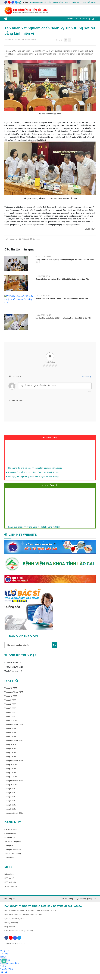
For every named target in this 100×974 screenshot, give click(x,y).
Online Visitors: (11, 662)
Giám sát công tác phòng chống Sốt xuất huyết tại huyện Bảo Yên (62, 279)
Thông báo (8, 845)
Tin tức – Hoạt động (12, 853)
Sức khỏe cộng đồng (12, 841)
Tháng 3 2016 (10, 801)
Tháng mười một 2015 (13, 813)
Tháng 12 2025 (10, 688)
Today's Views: (11, 667)
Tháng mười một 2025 (13, 692)
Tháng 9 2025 (10, 700)
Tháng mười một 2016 (13, 781)
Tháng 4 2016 (10, 797)
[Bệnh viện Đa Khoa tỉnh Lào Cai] (50, 564)
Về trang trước (12, 239)
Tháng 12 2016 (10, 777)
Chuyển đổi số (10, 833)
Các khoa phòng (11, 829)
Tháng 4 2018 (10, 748)
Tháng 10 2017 (10, 765)
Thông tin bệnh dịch (12, 849)
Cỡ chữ (59, 40)
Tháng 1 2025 (10, 716)
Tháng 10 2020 (10, 744)
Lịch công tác (9, 837)
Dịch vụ (3, 966)
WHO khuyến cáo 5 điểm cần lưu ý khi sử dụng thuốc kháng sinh (62, 298)
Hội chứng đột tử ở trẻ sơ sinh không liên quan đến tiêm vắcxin (35, 464)
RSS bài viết (9, 878)
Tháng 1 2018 (10, 756)
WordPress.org (10, 886)
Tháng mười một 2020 (13, 740)
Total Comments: (12, 671)
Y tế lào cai (9, 857)
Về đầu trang (67, 899)
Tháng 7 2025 (10, 708)
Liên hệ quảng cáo (88, 899)
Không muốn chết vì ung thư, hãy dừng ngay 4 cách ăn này (33, 468)
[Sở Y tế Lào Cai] (50, 547)
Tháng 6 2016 (10, 793)
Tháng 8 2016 (10, 789)
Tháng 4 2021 (10, 732)
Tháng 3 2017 (10, 769)
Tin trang (36, 239)
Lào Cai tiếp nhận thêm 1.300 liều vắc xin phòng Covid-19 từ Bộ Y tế (63, 318)
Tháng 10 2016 (10, 785)
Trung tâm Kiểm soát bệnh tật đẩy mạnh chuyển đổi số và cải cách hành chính (65, 261)
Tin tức (3, 957)
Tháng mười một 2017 (13, 760)
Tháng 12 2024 (10, 720)
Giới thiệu (4, 954)
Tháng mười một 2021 (13, 724)
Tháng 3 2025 (10, 712)
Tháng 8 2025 (10, 704)
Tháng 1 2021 (10, 736)
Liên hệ (3, 972)
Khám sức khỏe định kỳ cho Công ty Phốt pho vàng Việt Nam (34, 525)
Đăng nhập (86, 376)
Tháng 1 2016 (10, 809)
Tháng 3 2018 (10, 752)
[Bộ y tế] (50, 579)
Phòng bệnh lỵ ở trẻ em (18, 477)
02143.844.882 (31, 2)
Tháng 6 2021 (10, 728)
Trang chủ (12, 899)
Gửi (54, 645)
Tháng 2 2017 (10, 773)
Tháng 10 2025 (10, 696)
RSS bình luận (10, 882)
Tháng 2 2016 (10, 805)
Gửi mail (25, 239)
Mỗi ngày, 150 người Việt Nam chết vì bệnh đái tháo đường (33, 472)
